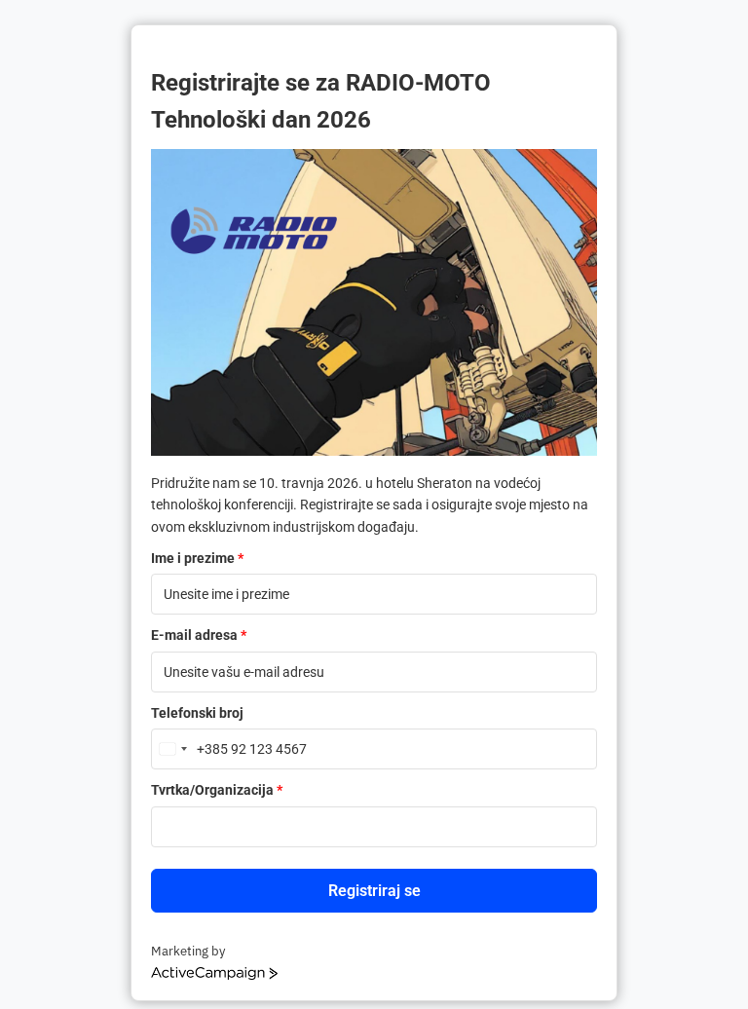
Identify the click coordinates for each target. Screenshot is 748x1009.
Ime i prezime (197, 558)
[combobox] (190, 748)
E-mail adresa (198, 635)
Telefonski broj (197, 713)
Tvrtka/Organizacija (216, 790)
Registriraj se (374, 890)
